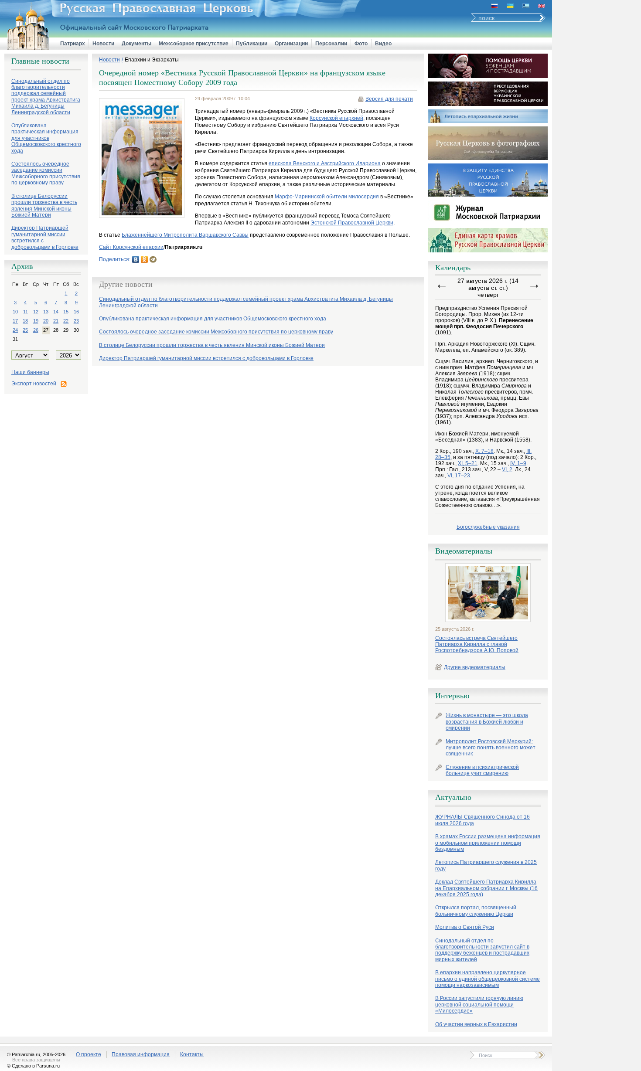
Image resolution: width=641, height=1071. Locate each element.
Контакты (192, 1054)
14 (55, 311)
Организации (291, 44)
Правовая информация (141, 1054)
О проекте (88, 1054)
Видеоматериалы (463, 551)
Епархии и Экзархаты (152, 60)
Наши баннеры (30, 372)
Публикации (251, 44)
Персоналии (331, 44)
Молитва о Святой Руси (464, 927)
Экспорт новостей (33, 384)
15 (65, 311)
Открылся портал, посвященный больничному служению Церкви (475, 910)
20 (45, 320)
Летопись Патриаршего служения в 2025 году (486, 865)
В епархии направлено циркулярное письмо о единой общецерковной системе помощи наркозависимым (487, 978)
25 (25, 330)
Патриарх (72, 44)
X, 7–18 (484, 451)
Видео (383, 44)
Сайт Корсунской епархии (131, 247)
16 (76, 311)
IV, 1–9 (518, 463)
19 (35, 320)
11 (25, 311)
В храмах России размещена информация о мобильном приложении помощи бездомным (487, 842)
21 (55, 320)
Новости (103, 44)
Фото (361, 44)
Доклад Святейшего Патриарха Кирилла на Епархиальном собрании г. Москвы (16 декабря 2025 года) (486, 888)
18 (25, 320)
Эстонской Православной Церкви (351, 223)
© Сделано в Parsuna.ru (33, 1065)
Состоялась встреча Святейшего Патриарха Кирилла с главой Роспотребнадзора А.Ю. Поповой (476, 644)
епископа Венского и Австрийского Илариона (325, 163)
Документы (136, 44)
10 (15, 311)
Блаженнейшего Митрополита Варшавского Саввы (185, 235)
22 (65, 320)
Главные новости (40, 61)
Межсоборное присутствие (193, 44)
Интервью (452, 695)
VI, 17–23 (458, 476)
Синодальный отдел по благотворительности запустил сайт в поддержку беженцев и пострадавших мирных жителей (482, 950)
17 (15, 320)
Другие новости (126, 284)
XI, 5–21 (467, 463)
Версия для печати (389, 99)
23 (76, 320)
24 (15, 330)
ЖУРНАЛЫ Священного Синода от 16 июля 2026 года (482, 820)
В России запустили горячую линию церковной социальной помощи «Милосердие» (479, 1004)
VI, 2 (507, 469)
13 (45, 311)
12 (35, 311)
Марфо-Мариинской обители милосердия (327, 197)
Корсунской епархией (336, 118)
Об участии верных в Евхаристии (476, 1024)
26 (35, 330)
